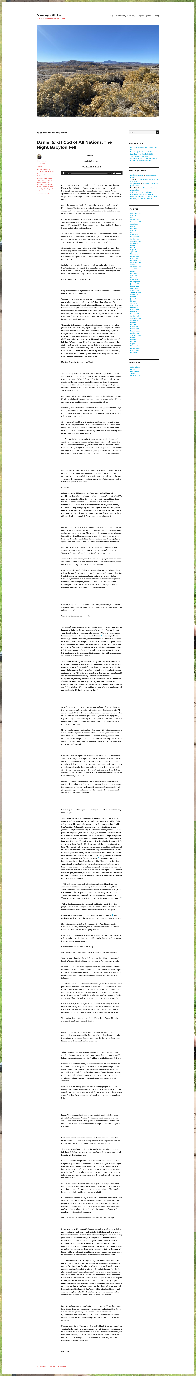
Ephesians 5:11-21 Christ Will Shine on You (144, 152)
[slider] (118, 173)
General (132, 369)
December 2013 (135, 352)
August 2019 (134, 295)
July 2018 (133, 322)
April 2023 (133, 218)
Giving (156, 16)
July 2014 (133, 339)
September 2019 (135, 292)
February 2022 (135, 237)
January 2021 (134, 258)
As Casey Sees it (135, 367)
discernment (49, 174)
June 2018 (133, 324)
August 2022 (134, 224)
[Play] (64, 173)
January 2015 (134, 327)
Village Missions (42, 186)
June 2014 (133, 342)
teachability (48, 184)
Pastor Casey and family (125, 16)
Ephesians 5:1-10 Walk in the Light (141, 154)
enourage (48, 176)
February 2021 (134, 256)
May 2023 (133, 215)
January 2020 (134, 284)
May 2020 (133, 275)
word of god (41, 189)
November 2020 (135, 262)
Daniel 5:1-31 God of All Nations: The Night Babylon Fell (74, 145)
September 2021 (135, 241)
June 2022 (133, 228)
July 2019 (133, 297)
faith (38, 178)
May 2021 (133, 250)
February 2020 (135, 282)
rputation (40, 184)
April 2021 (133, 252)
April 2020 (133, 277)
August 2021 (134, 243)
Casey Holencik (42, 161)
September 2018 (135, 318)
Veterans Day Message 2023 (139, 156)
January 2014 (134, 350)
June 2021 (133, 247)
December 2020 (135, 260)
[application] (91, 173)
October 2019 (134, 290)
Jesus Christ (48, 180)
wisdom (50, 186)
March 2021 (134, 254)
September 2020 (135, 267)
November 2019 (135, 288)
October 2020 (134, 265)
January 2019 (134, 309)
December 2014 (135, 329)
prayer (39, 182)
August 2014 (134, 337)
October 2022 (134, 220)
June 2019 (133, 299)
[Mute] (114, 173)
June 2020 (133, 273)
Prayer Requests (144, 16)
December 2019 (135, 286)
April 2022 (133, 232)
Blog (111, 16)
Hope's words (134, 371)
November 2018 (135, 314)
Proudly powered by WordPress (59, 1366)
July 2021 (133, 245)
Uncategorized (135, 375)
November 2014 (135, 331)
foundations (44, 178)
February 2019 (135, 307)
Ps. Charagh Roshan (136, 175)
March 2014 (134, 346)
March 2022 (134, 235)
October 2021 (134, 239)
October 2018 (134, 316)
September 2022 (135, 222)
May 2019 (133, 301)
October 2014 (134, 333)
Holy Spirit (40, 180)
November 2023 (135, 213)
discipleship (41, 176)
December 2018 (135, 312)
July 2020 (133, 271)
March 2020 (134, 280)
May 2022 (133, 230)
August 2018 (134, 320)
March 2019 (134, 305)
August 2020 (134, 269)
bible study (46, 171)
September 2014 (135, 335)
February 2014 (134, 348)
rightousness (46, 182)
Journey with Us (49, 15)
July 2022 (133, 226)
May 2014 (133, 344)
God (50, 178)
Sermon (39, 166)
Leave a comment (43, 194)
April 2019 (133, 303)
